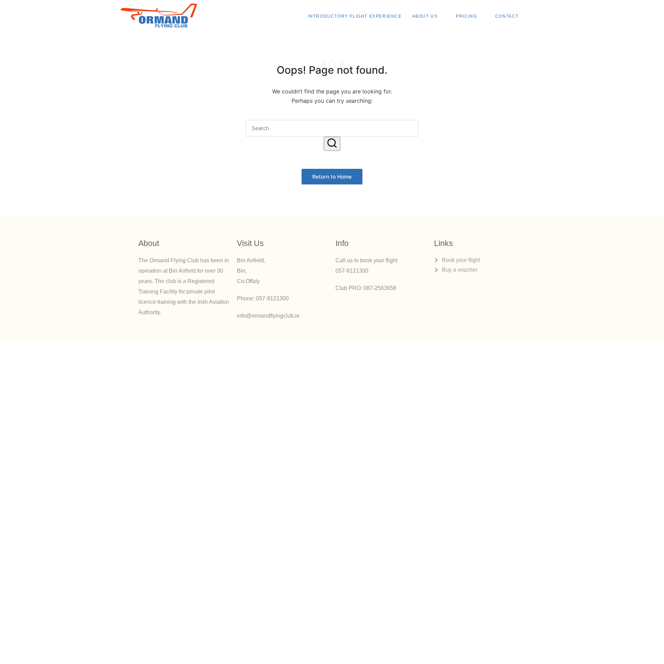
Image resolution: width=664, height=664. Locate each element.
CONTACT (507, 16)
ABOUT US (425, 16)
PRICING (466, 16)
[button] (332, 144)
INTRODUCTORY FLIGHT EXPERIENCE (355, 16)
